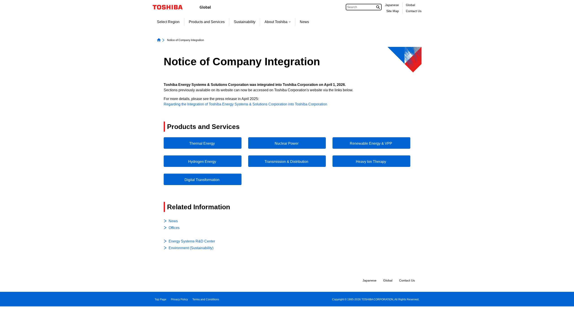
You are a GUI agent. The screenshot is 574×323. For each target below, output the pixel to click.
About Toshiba (276, 22)
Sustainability (244, 22)
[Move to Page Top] (564, 315)
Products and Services (207, 22)
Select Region (168, 22)
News (304, 22)
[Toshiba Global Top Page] (170, 7)
